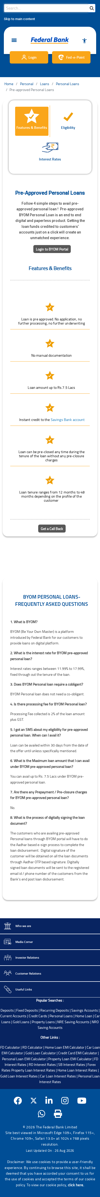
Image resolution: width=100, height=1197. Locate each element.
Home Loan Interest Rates (77, 1070)
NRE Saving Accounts (73, 1021)
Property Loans (43, 1021)
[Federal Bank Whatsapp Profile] (41, 1113)
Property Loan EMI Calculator (70, 1058)
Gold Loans (21, 1021)
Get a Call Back (52, 528)
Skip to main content (19, 19)
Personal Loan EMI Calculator (24, 1058)
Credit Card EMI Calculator (77, 1052)
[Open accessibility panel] (84, 40)
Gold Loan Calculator (40, 1052)
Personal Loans (61, 1015)
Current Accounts (13, 1015)
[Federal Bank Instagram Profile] (65, 1100)
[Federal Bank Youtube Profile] (82, 1100)
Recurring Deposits (54, 1010)
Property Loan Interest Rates (33, 1070)
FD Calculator (10, 1047)
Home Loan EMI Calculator (64, 1047)
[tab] (32, 121)
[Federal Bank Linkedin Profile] (49, 1100)
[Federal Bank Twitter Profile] (34, 1100)
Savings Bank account (68, 419)
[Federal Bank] (50, 40)
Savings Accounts (84, 1010)
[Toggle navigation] (14, 40)
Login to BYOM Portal (52, 249)
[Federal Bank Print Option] (58, 1113)
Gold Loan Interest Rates (19, 1076)
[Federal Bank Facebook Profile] (18, 1100)
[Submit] (92, 8)
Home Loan (83, 1015)
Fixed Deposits (27, 1010)
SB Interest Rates (71, 1064)
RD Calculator (32, 1047)
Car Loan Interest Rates (58, 1076)
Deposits (7, 1010)
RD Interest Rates (42, 1064)
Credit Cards (38, 1015)
